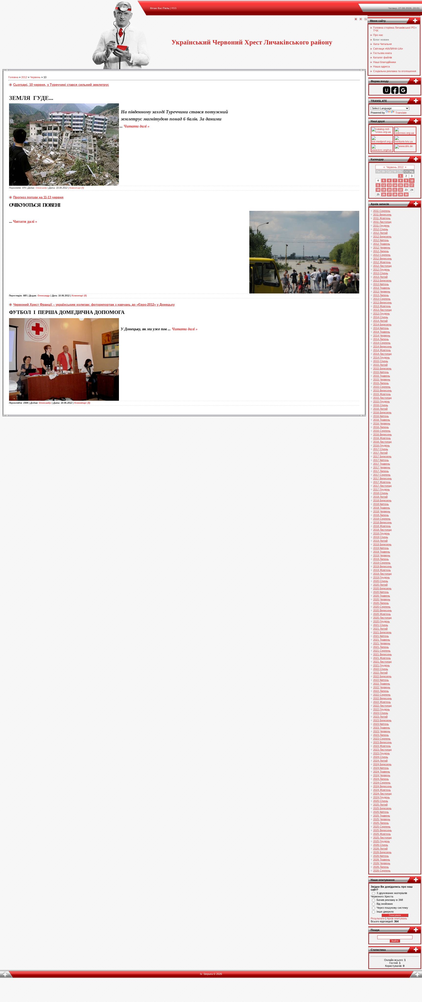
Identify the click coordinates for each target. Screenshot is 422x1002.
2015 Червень (381, 379)
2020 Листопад (382, 617)
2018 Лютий (380, 496)
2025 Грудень (381, 841)
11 (378, 185)
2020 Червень (381, 599)
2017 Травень (381, 463)
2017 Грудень (381, 489)
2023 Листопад (382, 749)
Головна (13, 77)
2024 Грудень (381, 797)
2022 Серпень (381, 694)
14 (394, 185)
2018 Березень (382, 500)
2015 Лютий (380, 364)
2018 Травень (381, 507)
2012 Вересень (382, 258)
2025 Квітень (381, 811)
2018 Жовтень (382, 526)
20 (389, 189)
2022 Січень (380, 669)
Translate (401, 112)
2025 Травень (381, 815)
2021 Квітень (381, 636)
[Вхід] (365, 19)
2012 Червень (381, 247)
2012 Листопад (382, 265)
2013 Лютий (380, 276)
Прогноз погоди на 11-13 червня (38, 197)
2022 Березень (382, 676)
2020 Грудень (381, 621)
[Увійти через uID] (386, 90)
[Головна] (356, 19)
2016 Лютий (380, 408)
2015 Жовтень (382, 394)
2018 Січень (380, 493)
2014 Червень (381, 335)
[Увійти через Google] (403, 90)
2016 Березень (382, 412)
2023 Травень (381, 727)
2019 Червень (381, 555)
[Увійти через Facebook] (395, 90)
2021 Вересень (382, 654)
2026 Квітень (381, 855)
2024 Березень (382, 764)
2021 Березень (382, 632)
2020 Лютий (380, 584)
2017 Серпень (381, 474)
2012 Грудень (381, 269)
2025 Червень (381, 819)
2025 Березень (382, 808)
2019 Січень (380, 537)
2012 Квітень (381, 240)
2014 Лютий (380, 320)
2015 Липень (381, 383)
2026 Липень (381, 866)
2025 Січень (380, 800)
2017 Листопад (382, 485)
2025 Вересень (382, 830)
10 (411, 180)
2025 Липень (381, 822)
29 (400, 194)
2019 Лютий (380, 540)
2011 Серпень (381, 210)
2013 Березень (382, 280)
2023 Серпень (381, 738)
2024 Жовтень (382, 789)
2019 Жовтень (382, 570)
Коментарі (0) (76, 188)
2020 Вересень (382, 610)
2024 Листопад (382, 793)
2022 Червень (381, 687)
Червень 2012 (394, 167)
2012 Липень (381, 251)
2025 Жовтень (382, 833)
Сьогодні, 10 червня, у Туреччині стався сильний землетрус (61, 84)
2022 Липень (381, 691)
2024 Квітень (381, 767)
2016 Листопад (382, 441)
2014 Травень (381, 331)
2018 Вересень (382, 522)
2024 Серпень (381, 782)
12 (383, 185)
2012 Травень (381, 243)
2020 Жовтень (382, 614)
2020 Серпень (381, 606)
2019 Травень (381, 551)
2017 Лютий (380, 452)
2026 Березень (382, 852)
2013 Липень (381, 295)
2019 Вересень (382, 566)
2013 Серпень (381, 298)
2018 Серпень (381, 518)
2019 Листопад (382, 573)
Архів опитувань (397, 918)
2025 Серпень (381, 826)
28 (394, 194)
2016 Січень (380, 405)
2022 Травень (381, 683)
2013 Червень (381, 291)
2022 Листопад (382, 705)
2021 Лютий (380, 628)
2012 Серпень (381, 254)
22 (400, 189)
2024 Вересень (382, 786)
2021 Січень (380, 625)
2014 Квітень (381, 328)
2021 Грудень (381, 665)
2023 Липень (381, 734)
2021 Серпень (381, 650)
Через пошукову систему (392, 907)
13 (389, 185)
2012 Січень (380, 229)
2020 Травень (381, 595)
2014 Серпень (381, 342)
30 (406, 194)
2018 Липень (381, 515)
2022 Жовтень (382, 701)
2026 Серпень (381, 870)
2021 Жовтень (382, 658)
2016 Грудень (381, 445)
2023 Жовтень (382, 745)
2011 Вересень (382, 214)
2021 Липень (381, 647)
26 (383, 194)
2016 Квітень (381, 416)
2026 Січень (380, 844)
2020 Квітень (381, 592)
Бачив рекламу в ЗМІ (390, 899)
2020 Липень (381, 603)
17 (411, 185)
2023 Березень (382, 720)
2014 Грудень (381, 357)
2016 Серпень (381, 430)
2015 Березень (382, 368)
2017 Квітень (381, 460)
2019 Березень (382, 544)
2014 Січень (380, 317)
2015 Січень (380, 361)
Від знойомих (385, 903)
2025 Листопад (382, 837)
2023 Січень (380, 712)
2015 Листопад (382, 397)
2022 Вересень (382, 698)
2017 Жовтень (382, 482)
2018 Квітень (381, 504)
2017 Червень (381, 467)
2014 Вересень (382, 346)
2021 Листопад (382, 661)
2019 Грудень (381, 577)
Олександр (41, 188)
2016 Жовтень (382, 438)
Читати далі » (136, 126)
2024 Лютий (380, 760)
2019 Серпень (381, 562)
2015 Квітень (381, 372)
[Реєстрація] (360, 19)
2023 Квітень (381, 723)
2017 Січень (380, 449)
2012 (24, 77)
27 (389, 194)
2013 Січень (380, 273)
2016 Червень (381, 423)
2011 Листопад (382, 221)
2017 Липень (381, 471)
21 (394, 189)
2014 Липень (381, 339)
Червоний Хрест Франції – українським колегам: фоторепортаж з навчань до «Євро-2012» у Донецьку (94, 304)
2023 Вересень (382, 742)
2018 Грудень (381, 533)
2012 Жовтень (382, 262)
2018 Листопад (382, 529)
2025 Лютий (380, 804)
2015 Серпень (381, 386)
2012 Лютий (380, 232)
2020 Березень (382, 588)
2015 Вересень (382, 390)
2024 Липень (381, 778)
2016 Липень (381, 427)
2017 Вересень (382, 478)
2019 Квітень (381, 548)
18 (378, 189)
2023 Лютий (380, 716)
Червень (35, 77)
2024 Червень (381, 775)
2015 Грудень (381, 401)
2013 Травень (381, 287)
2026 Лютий (380, 848)
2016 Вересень (382, 434)
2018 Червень (381, 511)
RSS (174, 8)
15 (400, 185)
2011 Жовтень (381, 218)
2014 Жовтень (382, 350)
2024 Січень (380, 756)
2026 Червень (381, 863)
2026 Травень (381, 859)
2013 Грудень (381, 313)
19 (383, 189)
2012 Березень (382, 236)
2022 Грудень (381, 709)
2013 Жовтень (382, 306)
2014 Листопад (382, 353)
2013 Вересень (382, 302)
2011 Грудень (381, 225)
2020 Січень (380, 581)
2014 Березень (382, 324)
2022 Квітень (381, 680)
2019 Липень (381, 559)
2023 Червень (381, 731)
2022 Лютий (380, 672)
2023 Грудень (381, 753)
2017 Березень (382, 456)
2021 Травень (381, 639)
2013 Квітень (381, 284)
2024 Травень (381, 771)
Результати (378, 918)
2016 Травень (381, 419)
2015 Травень (381, 375)
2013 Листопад (382, 309)
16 (406, 185)
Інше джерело (385, 911)
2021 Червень (381, 643)
